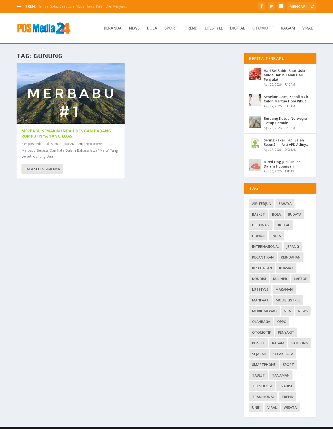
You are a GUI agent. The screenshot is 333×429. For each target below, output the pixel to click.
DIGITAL (237, 28)
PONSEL (258, 343)
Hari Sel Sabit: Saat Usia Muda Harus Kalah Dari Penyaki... (82, 6)
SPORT (171, 28)
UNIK (256, 407)
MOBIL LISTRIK (288, 300)
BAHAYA (285, 203)
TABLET (258, 375)
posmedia (35, 144)
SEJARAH (259, 353)
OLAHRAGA (261, 321)
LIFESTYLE (214, 28)
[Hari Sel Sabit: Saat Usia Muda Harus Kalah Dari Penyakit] (255, 74)
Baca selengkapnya (42, 169)
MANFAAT (260, 300)
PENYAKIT (286, 332)
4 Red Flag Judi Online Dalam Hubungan (282, 164)
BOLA (152, 28)
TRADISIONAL (263, 396)
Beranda (113, 28)
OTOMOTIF (263, 28)
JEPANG (292, 246)
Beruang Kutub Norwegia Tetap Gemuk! (285, 120)
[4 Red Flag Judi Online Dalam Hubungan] (255, 165)
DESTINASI (261, 225)
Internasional (265, 246)
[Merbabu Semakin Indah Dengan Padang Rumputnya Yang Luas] (71, 93)
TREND (191, 28)
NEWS (134, 28)
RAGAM (288, 28)
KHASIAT (286, 268)
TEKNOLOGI (262, 386)
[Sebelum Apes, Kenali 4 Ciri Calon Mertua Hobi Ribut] (255, 100)
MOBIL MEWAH (264, 311)
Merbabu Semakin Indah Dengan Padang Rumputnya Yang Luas (66, 133)
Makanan (284, 289)
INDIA (276, 235)
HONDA (258, 235)
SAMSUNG (299, 343)
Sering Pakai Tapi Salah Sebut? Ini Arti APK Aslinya (286, 142)
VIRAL (307, 28)
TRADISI (285, 386)
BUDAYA (294, 214)
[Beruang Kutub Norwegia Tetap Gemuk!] (255, 122)
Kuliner (280, 278)
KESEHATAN (262, 268)
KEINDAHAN (291, 257)
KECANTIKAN (263, 257)
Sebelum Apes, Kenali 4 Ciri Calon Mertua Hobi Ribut (286, 98)
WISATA (290, 407)
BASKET (258, 214)
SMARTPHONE (264, 364)
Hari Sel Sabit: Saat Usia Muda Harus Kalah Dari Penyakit (284, 75)
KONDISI (259, 278)
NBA (287, 311)
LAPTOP (300, 278)
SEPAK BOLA (283, 353)
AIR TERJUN (261, 203)
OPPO (281, 321)
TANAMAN (281, 375)
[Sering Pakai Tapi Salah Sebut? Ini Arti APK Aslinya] (255, 143)
